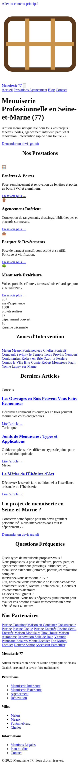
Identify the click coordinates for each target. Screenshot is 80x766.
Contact (61, 90)
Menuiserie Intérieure (25, 686)
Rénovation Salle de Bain (35, 637)
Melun (6, 350)
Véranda (60, 637)
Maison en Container (42, 625)
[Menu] (24, 85)
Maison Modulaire (27, 633)
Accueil (7, 90)
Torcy (48, 354)
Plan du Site (19, 749)
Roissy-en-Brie (32, 358)
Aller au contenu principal (20, 4)
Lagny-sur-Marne (24, 366)
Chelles (48, 350)
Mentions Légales (23, 745)
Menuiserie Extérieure (26, 690)
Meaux (17, 350)
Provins (58, 354)
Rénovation (19, 698)
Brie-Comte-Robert (37, 362)
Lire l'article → (12, 424)
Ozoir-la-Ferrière (55, 358)
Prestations (21, 90)
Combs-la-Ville (12, 362)
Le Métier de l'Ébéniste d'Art (28, 474)
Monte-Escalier (39, 641)
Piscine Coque (23, 629)
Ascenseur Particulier (50, 645)
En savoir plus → (14, 196)
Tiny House (49, 633)
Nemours (71, 354)
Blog (51, 90)
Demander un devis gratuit (20, 144)
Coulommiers (11, 358)
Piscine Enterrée (45, 629)
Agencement (38, 90)
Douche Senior (24, 645)
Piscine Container (14, 625)
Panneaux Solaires (15, 641)
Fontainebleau (32, 350)
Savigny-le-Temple (29, 354)
